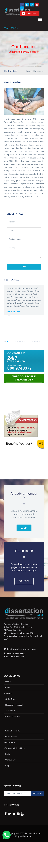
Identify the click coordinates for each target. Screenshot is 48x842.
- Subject (8, 693)
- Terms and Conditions (14, 748)
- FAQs (7, 754)
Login (24, 528)
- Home (7, 682)
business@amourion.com (21, 649)
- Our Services (10, 737)
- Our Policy (9, 742)
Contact (24, 581)
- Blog (6, 766)
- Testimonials (10, 711)
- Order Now (9, 699)
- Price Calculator (12, 716)
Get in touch (24, 551)
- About (7, 687)
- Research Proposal (13, 705)
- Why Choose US (12, 731)
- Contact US (10, 760)
